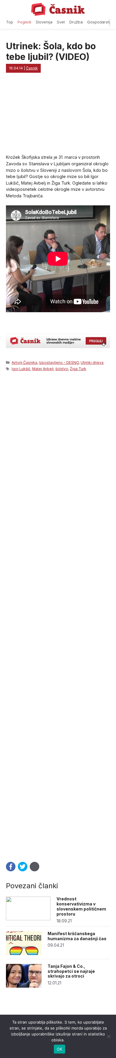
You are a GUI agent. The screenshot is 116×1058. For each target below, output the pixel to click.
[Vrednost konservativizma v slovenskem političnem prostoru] (28, 918)
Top (9, 22)
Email (34, 866)
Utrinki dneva (92, 362)
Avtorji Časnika (24, 362)
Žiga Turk (78, 369)
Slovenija (44, 22)
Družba (76, 22)
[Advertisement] (58, 614)
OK (59, 1049)
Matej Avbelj (43, 369)
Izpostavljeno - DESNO (59, 362)
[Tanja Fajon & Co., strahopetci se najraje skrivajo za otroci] (24, 986)
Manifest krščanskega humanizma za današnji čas (77, 936)
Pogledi (24, 22)
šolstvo (61, 369)
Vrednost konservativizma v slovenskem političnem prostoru (81, 906)
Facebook (10, 866)
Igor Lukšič (21, 369)
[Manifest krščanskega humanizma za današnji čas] (24, 953)
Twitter (22, 866)
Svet (61, 22)
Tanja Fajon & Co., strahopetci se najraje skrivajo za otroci (71, 971)
